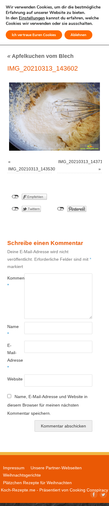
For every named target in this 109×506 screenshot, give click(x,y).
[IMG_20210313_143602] (54, 116)
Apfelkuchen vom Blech (40, 56)
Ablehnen (78, 34)
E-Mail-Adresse (11, 356)
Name (11, 330)
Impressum (14, 467)
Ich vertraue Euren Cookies (34, 34)
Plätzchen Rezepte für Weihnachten (37, 482)
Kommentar (11, 282)
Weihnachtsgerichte (22, 475)
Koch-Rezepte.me (18, 490)
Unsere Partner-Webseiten (56, 467)
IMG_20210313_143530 (31, 168)
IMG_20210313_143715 (81, 161)
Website (11, 379)
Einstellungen (32, 18)
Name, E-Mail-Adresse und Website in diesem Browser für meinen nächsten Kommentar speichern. (47, 405)
